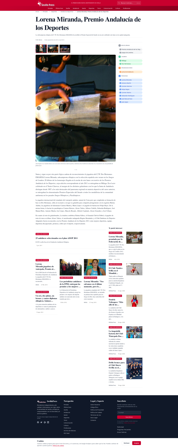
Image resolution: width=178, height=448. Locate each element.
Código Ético (94, 407)
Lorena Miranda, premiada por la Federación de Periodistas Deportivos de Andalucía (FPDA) (116, 243)
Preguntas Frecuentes (124, 429)
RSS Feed (66, 433)
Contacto (93, 420)
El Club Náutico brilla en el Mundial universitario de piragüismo (115, 273)
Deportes (91, 8)
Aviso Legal (93, 418)
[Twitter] (41, 422)
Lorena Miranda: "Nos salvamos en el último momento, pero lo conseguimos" (94, 285)
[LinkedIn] (48, 422)
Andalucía (76, 8)
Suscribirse (129, 417)
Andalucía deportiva (67, 12)
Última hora (59, 8)
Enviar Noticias (121, 432)
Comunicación (108, 8)
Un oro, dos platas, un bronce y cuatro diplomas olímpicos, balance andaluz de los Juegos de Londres (46, 300)
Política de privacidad (129, 423)
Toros (99, 8)
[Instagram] (45, 422)
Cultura (117, 8)
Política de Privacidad (97, 410)
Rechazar (127, 443)
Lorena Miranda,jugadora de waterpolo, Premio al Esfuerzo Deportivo (45, 267)
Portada (50, 8)
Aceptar (136, 443)
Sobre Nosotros (95, 405)
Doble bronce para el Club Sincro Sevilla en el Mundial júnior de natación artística (117, 367)
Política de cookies (58, 445)
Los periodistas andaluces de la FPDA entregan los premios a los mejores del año (70, 285)
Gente (84, 8)
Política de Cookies (96, 412)
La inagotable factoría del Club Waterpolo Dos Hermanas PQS (116, 334)
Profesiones (126, 8)
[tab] (41, 49)
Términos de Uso (95, 415)
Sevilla (68, 8)
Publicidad (120, 427)
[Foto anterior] (39, 108)
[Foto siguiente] (113, 108)
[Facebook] (38, 422)
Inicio (37, 12)
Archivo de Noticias (70, 430)
